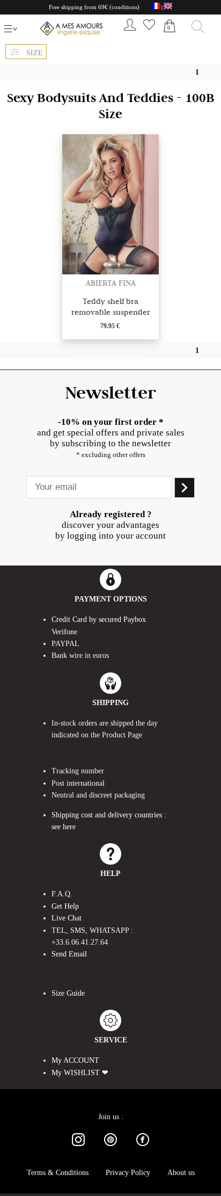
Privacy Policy (128, 1173)
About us (181, 1173)
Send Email (69, 954)
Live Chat (66, 918)
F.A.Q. (61, 894)
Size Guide (68, 993)
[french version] (156, 7)
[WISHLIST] (149, 32)
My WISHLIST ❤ (79, 1073)
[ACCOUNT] (129, 32)
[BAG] (169, 38)
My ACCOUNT (75, 1060)
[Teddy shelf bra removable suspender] (110, 271)
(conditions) (124, 7)
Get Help (65, 906)
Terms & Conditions (58, 1173)
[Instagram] (78, 1148)
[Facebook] (142, 1148)
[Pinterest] (110, 1148)
